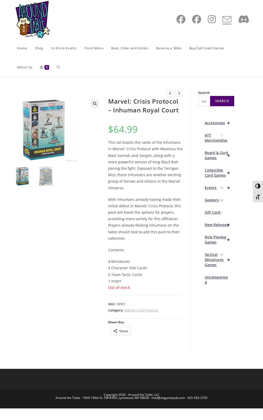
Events (217, 187)
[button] (95, 104)
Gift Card (213, 212)
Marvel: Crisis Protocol (141, 310)
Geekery (214, 200)
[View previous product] (170, 93)
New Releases (217, 224)
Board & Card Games (217, 155)
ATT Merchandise (216, 138)
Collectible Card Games (217, 173)
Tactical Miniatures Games (217, 259)
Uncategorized (216, 280)
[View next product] (179, 93)
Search (204, 92)
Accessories (217, 122)
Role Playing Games (217, 240)
